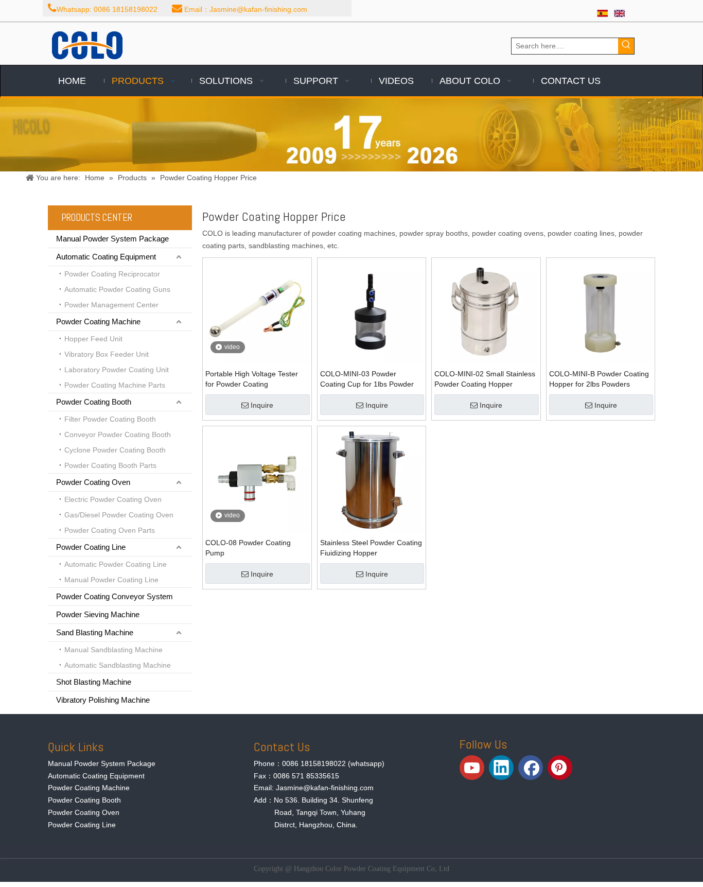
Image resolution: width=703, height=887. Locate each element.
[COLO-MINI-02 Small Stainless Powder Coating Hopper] (486, 311)
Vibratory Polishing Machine (103, 699)
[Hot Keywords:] (626, 46)
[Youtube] (472, 767)
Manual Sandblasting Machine (113, 650)
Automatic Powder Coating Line (115, 564)
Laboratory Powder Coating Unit (116, 370)
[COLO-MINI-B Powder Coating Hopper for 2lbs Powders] (601, 311)
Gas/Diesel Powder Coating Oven (118, 515)
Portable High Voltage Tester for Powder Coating (251, 379)
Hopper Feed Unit (93, 339)
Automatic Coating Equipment (106, 256)
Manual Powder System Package (112, 238)
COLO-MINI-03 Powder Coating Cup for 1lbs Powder (367, 379)
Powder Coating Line (91, 547)
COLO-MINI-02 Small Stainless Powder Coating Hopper (484, 379)
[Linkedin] (501, 767)
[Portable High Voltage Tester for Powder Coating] (257, 311)
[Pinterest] (560, 767)
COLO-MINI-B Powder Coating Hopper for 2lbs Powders (599, 379)
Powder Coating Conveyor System (114, 596)
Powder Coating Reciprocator (112, 274)
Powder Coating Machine (98, 321)
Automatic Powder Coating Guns (117, 289)
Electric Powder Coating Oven (113, 499)
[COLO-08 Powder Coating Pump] (257, 480)
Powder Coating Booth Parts (110, 465)
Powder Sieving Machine (97, 614)
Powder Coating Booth (93, 401)
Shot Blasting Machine (93, 681)
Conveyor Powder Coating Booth (117, 434)
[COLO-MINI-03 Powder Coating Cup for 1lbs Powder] (372, 311)
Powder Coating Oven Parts (109, 530)
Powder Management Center (111, 305)
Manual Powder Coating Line (111, 580)
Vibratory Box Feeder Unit (106, 354)
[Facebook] (530, 767)
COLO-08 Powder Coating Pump (248, 547)
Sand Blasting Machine (94, 632)
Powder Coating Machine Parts (114, 385)
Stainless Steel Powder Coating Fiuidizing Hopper (371, 547)
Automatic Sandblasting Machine (117, 665)
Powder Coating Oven (93, 482)
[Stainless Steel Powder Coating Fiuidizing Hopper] (372, 480)
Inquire (262, 405)
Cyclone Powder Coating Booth (115, 450)
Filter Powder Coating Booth (110, 419)
